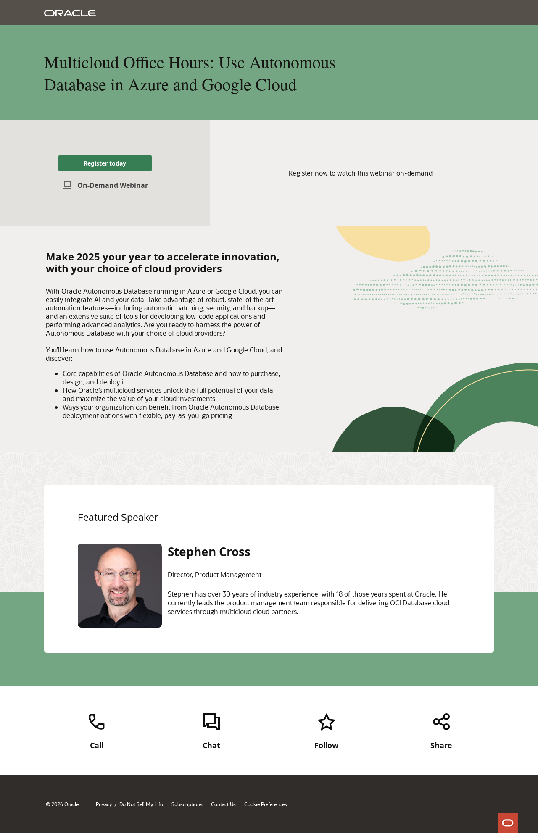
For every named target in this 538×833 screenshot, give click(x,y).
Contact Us (223, 804)
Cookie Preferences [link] (265, 804)
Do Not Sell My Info (141, 804)
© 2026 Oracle (62, 804)
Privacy (104, 804)
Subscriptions (187, 804)
